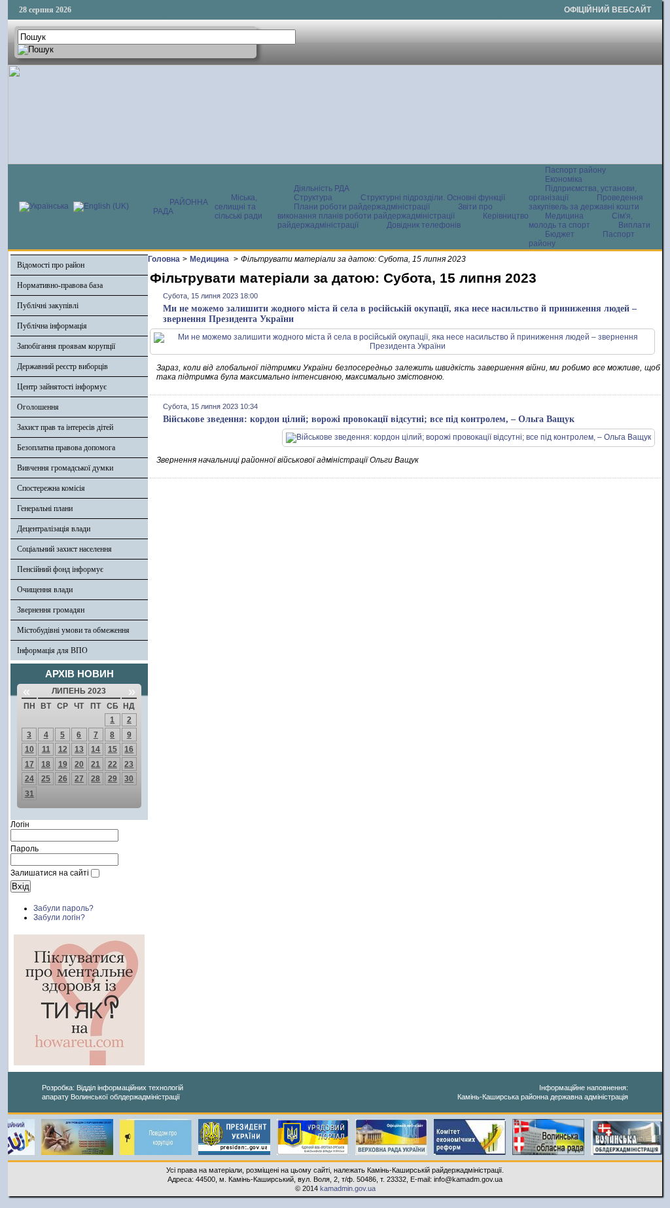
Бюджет (560, 234)
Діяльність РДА (321, 188)
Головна (164, 259)
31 (29, 793)
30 (128, 778)
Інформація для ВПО (52, 650)
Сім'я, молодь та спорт (581, 220)
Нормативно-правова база (60, 285)
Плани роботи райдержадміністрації (362, 206)
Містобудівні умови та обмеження (73, 630)
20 (79, 764)
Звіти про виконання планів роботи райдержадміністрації (385, 211)
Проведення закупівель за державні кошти (586, 202)
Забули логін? (59, 917)
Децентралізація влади (53, 528)
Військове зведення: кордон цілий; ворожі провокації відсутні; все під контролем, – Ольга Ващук (368, 419)
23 (128, 764)
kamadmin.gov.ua (348, 1188)
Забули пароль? (63, 908)
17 (29, 764)
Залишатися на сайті (49, 873)
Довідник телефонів (424, 225)
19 (62, 764)
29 (112, 778)
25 (45, 778)
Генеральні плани (45, 508)
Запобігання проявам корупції (66, 346)
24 (29, 778)
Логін (19, 824)
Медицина (565, 216)
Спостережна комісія (51, 488)
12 (62, 749)
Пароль (24, 848)
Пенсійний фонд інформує (60, 569)
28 (95, 778)
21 (95, 764)
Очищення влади (45, 589)
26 (62, 778)
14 (95, 749)
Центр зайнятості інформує (62, 386)
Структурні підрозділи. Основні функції (433, 197)
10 (29, 749)
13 (79, 749)
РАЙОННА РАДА (180, 207)
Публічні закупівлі (48, 305)
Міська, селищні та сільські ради (238, 207)
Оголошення (38, 407)
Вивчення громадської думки (65, 467)
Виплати (634, 225)
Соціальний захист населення (64, 549)
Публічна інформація (52, 325)
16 (128, 749)
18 (45, 764)
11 (46, 749)
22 (112, 764)
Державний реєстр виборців (62, 366)
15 (112, 749)
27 (79, 778)
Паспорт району (575, 170)
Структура (313, 197)
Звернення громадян (50, 609)
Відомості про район (50, 265)
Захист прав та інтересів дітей (65, 427)
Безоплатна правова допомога (66, 447)
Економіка (563, 179)
